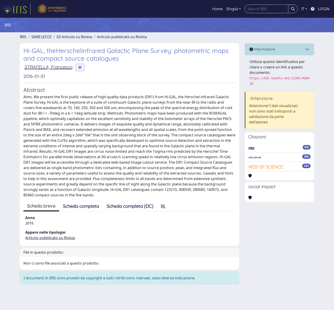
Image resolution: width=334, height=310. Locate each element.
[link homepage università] (52, 8)
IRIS (23, 36)
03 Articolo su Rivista (74, 36)
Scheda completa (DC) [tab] (130, 206)
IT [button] (302, 8)
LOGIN (323, 8)
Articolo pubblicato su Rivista (122, 36)
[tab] (163, 206)
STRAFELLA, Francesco (48, 67)
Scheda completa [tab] (81, 206)
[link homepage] (16, 8)
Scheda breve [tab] (41, 206)
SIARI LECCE (41, 36)
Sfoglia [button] (232, 8)
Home (217, 8)
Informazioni (264, 49)
